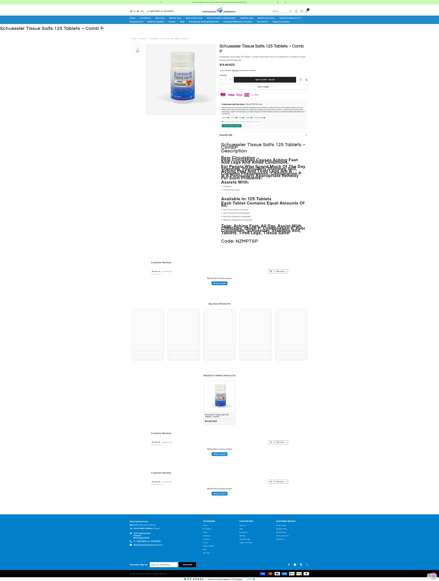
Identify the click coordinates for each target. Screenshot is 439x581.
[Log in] (296, 11)
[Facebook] (289, 564)
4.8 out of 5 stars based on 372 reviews (224, 579)
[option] (219, 2)
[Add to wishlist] (301, 80)
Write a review (219, 283)
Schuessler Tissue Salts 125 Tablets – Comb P (217, 416)
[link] (147, 353)
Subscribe (187, 565)
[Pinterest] (301, 564)
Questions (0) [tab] (167, 271)
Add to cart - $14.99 (265, 80)
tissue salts (276, 232)
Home (133, 39)
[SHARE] (306, 80)
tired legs (250, 232)
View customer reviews (231, 126)
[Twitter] (307, 564)
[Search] (282, 11)
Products (143, 39)
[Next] (278, 2)
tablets (229, 232)
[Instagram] (295, 564)
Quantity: (223, 75)
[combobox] (280, 11)
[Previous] (161, 2)
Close (285, 2)
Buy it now (263, 87)
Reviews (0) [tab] (156, 271)
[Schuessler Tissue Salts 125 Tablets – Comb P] (219, 397)
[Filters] (271, 271)
